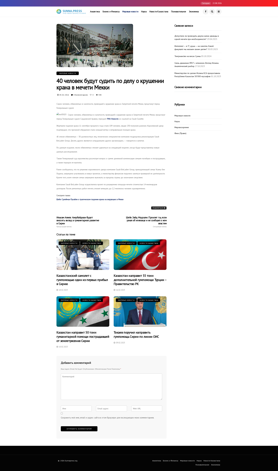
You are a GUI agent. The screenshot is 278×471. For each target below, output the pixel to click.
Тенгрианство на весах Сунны (187, 56)
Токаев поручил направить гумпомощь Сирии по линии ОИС (136, 334)
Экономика (194, 11)
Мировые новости (130, 11)
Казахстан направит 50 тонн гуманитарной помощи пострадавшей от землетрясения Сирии (82, 336)
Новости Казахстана (158, 11)
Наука (144, 11)
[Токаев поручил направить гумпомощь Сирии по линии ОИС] (140, 311)
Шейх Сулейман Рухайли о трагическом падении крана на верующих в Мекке (90, 199)
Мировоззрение (181, 127)
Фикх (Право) (180, 133)
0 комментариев (81, 95)
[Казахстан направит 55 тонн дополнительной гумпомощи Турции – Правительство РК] (140, 254)
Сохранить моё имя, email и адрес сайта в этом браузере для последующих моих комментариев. (107, 417)
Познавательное (178, 11)
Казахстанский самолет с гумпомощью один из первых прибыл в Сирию (82, 280)
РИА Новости (112, 118)
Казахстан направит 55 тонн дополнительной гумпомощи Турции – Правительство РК (140, 280)
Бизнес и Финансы (111, 11)
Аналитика (95, 11)
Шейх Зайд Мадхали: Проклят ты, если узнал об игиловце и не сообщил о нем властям (146, 222)
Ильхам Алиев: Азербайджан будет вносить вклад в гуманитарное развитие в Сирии (77, 222)
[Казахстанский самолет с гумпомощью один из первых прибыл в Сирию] (82, 254)
